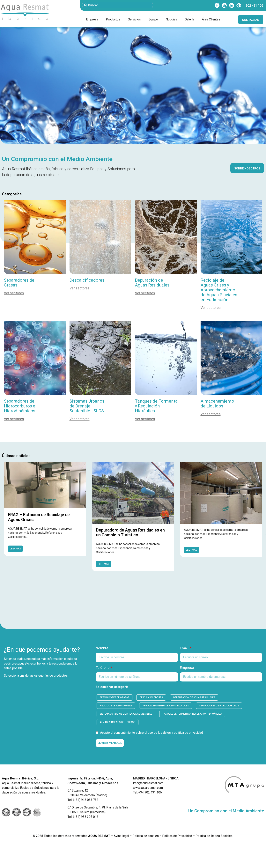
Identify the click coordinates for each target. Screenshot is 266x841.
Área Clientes (211, 19)
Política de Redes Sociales (214, 836)
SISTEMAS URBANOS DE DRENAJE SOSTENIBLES (126, 713)
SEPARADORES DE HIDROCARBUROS (219, 705)
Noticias (171, 19)
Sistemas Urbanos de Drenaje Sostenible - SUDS (87, 406)
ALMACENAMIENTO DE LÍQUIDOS (117, 722)
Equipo (153, 19)
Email (184, 648)
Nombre (102, 648)
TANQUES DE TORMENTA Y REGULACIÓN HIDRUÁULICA (192, 713)
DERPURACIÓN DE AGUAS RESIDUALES (194, 697)
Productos (113, 19)
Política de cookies (145, 836)
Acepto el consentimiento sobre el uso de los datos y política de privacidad (151, 733)
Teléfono (103, 668)
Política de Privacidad (177, 836)
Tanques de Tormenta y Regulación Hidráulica (156, 406)
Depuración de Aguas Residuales (152, 282)
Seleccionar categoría (112, 687)
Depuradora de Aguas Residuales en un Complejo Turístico (42, 532)
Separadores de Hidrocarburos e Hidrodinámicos (19, 406)
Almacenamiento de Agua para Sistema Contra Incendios (213, 526)
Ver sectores (14, 293)
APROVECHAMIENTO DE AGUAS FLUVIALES (166, 705)
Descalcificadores (87, 280)
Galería (189, 19)
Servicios (134, 19)
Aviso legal (121, 836)
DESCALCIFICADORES (151, 697)
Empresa (92, 19)
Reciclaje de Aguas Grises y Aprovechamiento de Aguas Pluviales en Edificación (219, 290)
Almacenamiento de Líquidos (217, 403)
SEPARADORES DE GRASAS (114, 697)
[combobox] (117, 5)
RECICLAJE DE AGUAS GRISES (116, 705)
